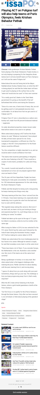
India (3, 313)
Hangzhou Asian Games (30, 310)
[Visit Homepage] (20, 3)
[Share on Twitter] (15, 64)
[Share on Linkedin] (34, 64)
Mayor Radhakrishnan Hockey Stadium (13, 315)
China (20, 310)
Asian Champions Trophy (9, 310)
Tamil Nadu (21, 318)
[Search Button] (37, 3)
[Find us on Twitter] (21, 387)
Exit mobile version (20, 392)
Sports (3, 307)
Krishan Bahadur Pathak (13, 313)
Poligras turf (12, 318)
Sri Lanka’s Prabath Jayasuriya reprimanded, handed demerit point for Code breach (25, 346)
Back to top (20, 381)
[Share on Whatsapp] (24, 64)
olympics (28, 315)
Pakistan (4, 318)
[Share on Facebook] (5, 64)
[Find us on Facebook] (18, 387)
